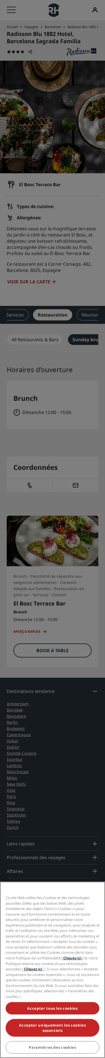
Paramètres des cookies (52, 1047)
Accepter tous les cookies (52, 1008)
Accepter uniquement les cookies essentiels (52, 1028)
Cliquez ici (72, 958)
